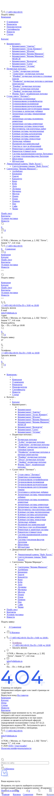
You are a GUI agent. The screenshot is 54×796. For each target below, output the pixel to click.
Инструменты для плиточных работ (29, 129)
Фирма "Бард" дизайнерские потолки (30, 94)
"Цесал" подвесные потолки (25, 89)
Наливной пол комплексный (25, 144)
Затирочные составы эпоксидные (28, 126)
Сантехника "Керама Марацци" (22, 169)
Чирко (15, 209)
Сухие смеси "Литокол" (18, 96)
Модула (15, 194)
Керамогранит (14, 44)
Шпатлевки (17, 159)
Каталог (5, 39)
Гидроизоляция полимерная (25, 104)
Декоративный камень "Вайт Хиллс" (24, 164)
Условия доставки (9, 218)
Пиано (15, 196)
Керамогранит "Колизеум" (24, 61)
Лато (14, 186)
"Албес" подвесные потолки (25, 71)
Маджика (16, 191)
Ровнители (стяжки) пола (24, 151)
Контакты (5, 216)
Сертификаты (13, 29)
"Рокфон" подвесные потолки (26, 86)
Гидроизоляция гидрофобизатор (27, 101)
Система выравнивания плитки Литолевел (32, 154)
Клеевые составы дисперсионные (28, 131)
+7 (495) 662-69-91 (14, 12)
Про (14, 204)
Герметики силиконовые (23, 99)
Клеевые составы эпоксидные (26, 139)
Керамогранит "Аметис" (23, 46)
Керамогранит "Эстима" (23, 66)
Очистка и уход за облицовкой (26, 146)
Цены (4, 703)
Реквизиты (12, 24)
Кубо (14, 184)
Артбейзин (17, 171)
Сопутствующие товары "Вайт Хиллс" (30, 166)
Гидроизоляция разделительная (27, 106)
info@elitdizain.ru (9, 313)
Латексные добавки (21, 141)
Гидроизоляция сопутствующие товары (30, 109)
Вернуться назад (9, 695)
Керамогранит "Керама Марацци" (28, 54)
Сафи (14, 206)
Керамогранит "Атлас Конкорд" (27, 49)
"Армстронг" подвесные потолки (28, 74)
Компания (6, 17)
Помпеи (16, 201)
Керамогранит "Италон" (23, 51)
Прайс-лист (6, 213)
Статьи (10, 34)
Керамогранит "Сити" (22, 64)
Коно (14, 181)
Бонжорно (17, 174)
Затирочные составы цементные (27, 124)
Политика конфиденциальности (16, 748)
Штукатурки (18, 161)
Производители (14, 27)
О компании (12, 22)
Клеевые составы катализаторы (27, 134)
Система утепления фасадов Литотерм (30, 156)
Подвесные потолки (16, 69)
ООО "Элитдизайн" (17, 746)
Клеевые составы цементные (26, 136)
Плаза (15, 199)
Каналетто (17, 179)
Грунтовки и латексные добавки (27, 111)
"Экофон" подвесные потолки (26, 91)
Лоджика (16, 189)
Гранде (15, 176)
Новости (11, 32)
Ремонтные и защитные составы (27, 149)
